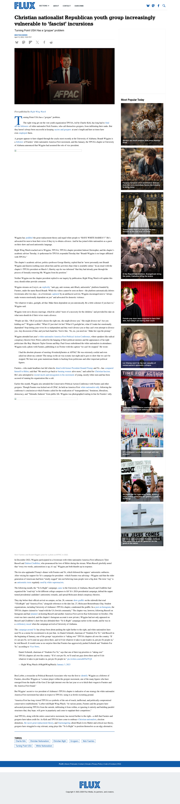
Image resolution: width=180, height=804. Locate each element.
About (56, 6)
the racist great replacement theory (38, 722)
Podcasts (73, 764)
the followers (23, 126)
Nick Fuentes (88, 741)
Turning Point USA (24, 746)
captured (55, 293)
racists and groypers (62, 129)
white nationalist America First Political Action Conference (64, 336)
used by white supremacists (51, 582)
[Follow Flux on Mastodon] (147, 6)
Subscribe (79, 6)
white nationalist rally (90, 387)
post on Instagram (103, 606)
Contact (67, 6)
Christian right (59, 741)
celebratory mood (23, 623)
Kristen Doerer (20, 35)
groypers (74, 741)
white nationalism (44, 746)
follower (19, 141)
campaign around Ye (27, 629)
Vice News (34, 646)
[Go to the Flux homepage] (24, 8)
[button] (17, 42)
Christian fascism (102, 371)
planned (34, 613)
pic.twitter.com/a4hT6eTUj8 (79, 658)
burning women (64, 371)
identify (84, 675)
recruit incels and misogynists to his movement (54, 374)
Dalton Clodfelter (32, 563)
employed (23, 132)
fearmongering (64, 722)
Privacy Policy (97, 764)
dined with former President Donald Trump (74, 368)
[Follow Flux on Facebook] (157, 6)
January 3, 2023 (63, 664)
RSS (119, 764)
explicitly (46, 287)
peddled (29, 237)
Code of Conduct (110, 764)
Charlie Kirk (21, 741)
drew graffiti (79, 600)
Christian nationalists (87, 719)
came (60, 587)
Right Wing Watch (38, 111)
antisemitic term (24, 582)
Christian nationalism (39, 741)
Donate (88, 764)
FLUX (61, 764)
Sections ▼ (44, 6)
